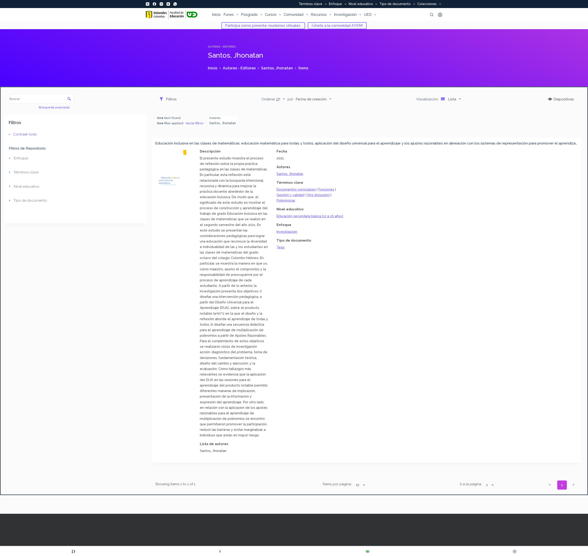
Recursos (319, 14)
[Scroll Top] (514, 551)
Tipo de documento (395, 4)
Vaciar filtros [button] (194, 123)
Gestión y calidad (290, 195)
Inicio (216, 14)
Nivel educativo (361, 4)
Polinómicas (286, 200)
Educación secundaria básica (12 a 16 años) (310, 216)
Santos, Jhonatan (290, 174)
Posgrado (249, 14)
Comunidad (293, 14)
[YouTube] (168, 4)
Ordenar (268, 99)
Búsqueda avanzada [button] (54, 107)
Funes (228, 14)
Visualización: (428, 99)
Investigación (345, 14)
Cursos (271, 14)
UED (368, 14)
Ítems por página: (337, 484)
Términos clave (310, 4)
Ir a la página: (471, 484)
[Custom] (73, 551)
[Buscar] (431, 14)
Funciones (326, 189)
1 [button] (562, 485)
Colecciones (427, 4)
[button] (549, 484)
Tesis (281, 247)
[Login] (440, 15)
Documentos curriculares (296, 189)
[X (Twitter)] (147, 4)
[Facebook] (154, 4)
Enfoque (335, 4)
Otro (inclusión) (318, 195)
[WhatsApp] (175, 4)
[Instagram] (161, 4)
